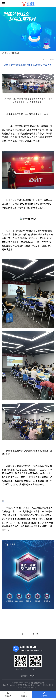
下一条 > (36, 634)
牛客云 (33, 676)
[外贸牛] (28, 3)
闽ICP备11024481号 (10, 685)
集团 (15, 53)
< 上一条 (19, 634)
